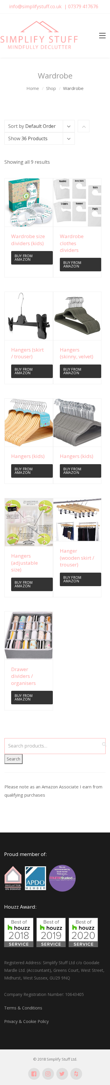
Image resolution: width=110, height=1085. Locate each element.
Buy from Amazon (24, 257)
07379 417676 (83, 6)
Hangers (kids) (28, 456)
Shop (51, 88)
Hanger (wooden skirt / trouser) (77, 557)
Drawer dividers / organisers (23, 676)
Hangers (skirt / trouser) (27, 353)
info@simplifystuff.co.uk (35, 6)
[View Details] (29, 202)
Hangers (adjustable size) (24, 562)
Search (13, 759)
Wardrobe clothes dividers (72, 243)
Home (32, 88)
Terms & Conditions (23, 1008)
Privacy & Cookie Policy (26, 1021)
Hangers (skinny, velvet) (76, 353)
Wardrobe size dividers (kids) (28, 239)
